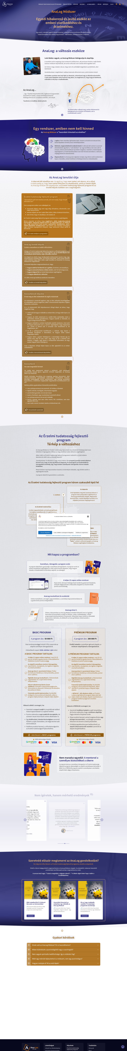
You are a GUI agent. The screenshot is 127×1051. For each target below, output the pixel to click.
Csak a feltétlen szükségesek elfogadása (63, 532)
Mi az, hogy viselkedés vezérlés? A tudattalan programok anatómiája (88, 903)
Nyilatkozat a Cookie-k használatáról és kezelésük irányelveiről (58, 535)
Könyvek (91, 1048)
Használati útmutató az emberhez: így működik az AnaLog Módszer (62, 903)
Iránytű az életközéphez (52, 1048)
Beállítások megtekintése (82, 532)
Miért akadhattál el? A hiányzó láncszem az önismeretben (36, 903)
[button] (88, 516)
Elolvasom (30, 916)
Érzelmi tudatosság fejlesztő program (73, 1048)
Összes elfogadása (45, 532)
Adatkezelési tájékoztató (76, 535)
